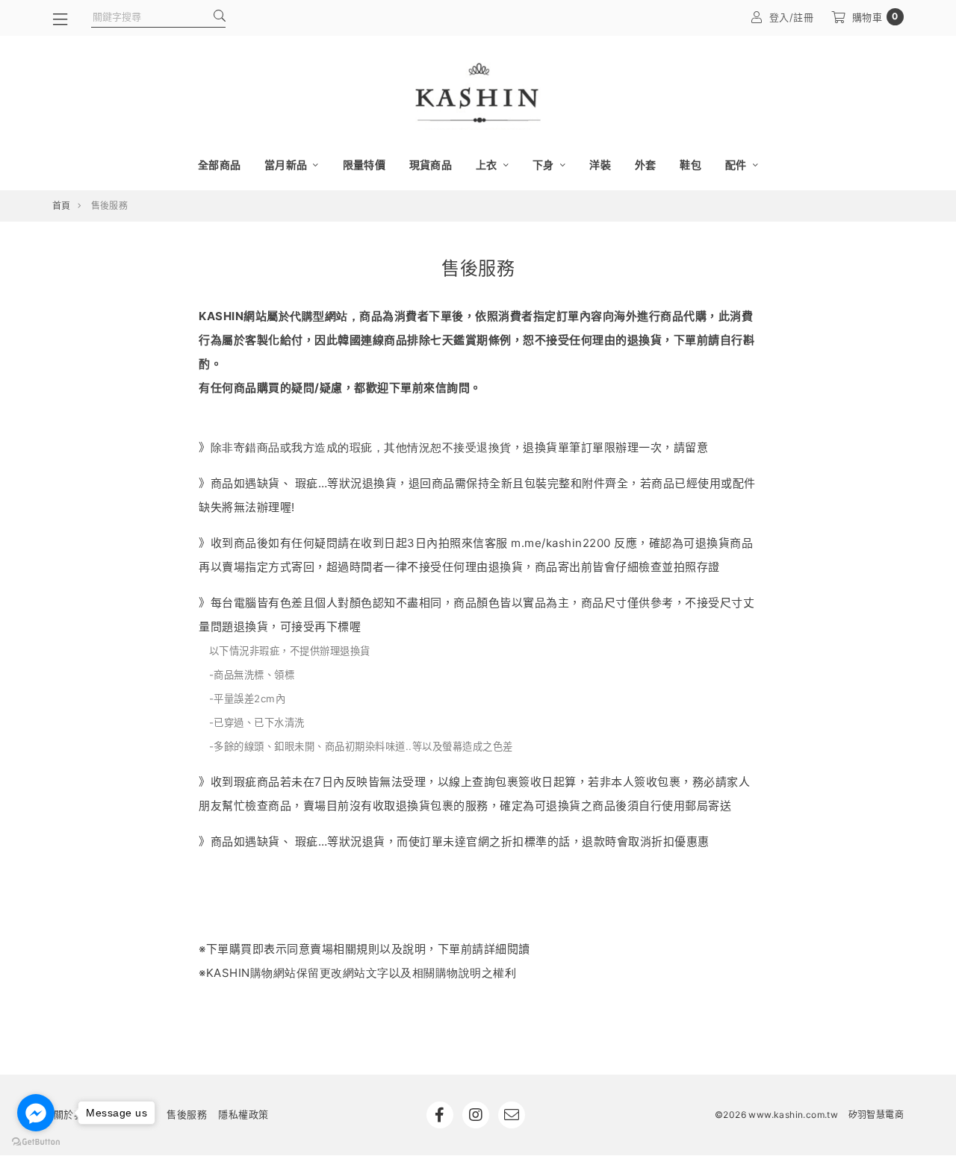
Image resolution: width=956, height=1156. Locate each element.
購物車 (875, 16)
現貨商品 (430, 164)
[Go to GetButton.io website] (36, 1141)
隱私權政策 (243, 1114)
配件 (737, 164)
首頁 (61, 205)
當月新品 (286, 164)
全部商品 (219, 164)
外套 (646, 164)
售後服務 (187, 1114)
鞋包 (690, 164)
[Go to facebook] (36, 1112)
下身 (544, 164)
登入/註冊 (791, 17)
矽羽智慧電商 (876, 1114)
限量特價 (364, 164)
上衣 (488, 164)
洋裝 (600, 164)
